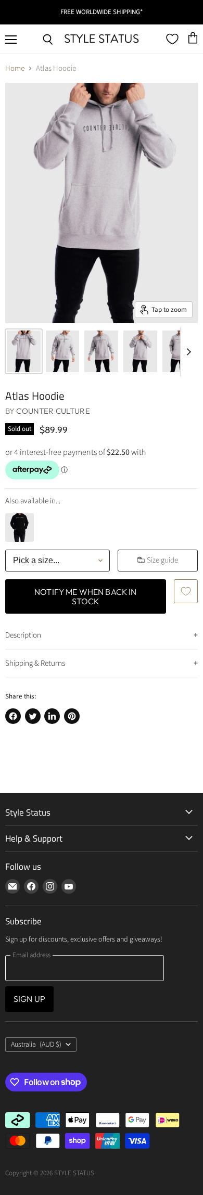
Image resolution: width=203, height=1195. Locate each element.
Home (14, 68)
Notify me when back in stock (85, 596)
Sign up (29, 999)
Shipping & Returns (35, 663)
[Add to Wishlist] (186, 591)
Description (23, 635)
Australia (36, 1044)
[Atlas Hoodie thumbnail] (24, 351)
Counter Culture (53, 411)
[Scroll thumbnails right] (188, 351)
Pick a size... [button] (36, 560)
